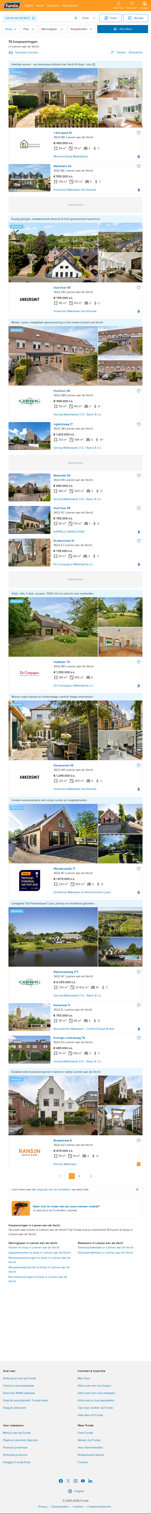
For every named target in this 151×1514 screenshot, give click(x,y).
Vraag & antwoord (14, 1408)
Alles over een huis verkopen (96, 1393)
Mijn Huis (84, 1378)
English (79, 1491)
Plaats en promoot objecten (20, 1440)
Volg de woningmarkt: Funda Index (25, 1400)
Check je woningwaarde (18, 1386)
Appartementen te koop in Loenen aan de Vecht (39, 1252)
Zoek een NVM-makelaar (19, 1393)
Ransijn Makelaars (65, 1164)
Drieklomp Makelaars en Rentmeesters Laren (82, 892)
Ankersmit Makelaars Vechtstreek (74, 190)
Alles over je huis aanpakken (96, 1400)
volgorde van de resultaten (53, 1189)
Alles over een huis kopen (94, 1386)
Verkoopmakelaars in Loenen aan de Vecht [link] (105, 1252)
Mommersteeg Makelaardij (71, 156)
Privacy (43, 1506)
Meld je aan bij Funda (17, 1433)
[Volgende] (91, 1176)
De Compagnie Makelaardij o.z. (73, 564)
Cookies (78, 1506)
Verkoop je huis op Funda (19, 1378)
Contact (83, 1462)
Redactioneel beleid (91, 1455)
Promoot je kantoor (15, 1447)
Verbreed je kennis (15, 1455)
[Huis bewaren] (138, 133)
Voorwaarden (60, 1506)
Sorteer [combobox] (130, 52)
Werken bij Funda (89, 1440)
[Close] (33, 18)
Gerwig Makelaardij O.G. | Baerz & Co (77, 414)
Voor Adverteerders (90, 1447)
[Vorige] (60, 1176)
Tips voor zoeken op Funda (95, 1408)
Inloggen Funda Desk (16, 1462)
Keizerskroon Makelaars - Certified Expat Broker (83, 1029)
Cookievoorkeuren (99, 1506)
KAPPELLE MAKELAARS (69, 532)
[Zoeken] (76, 18)
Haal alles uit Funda (90, 1415)
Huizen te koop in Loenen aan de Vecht (33, 1247)
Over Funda (85, 1433)
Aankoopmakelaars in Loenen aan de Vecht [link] (106, 1247)
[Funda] (12, 5)
